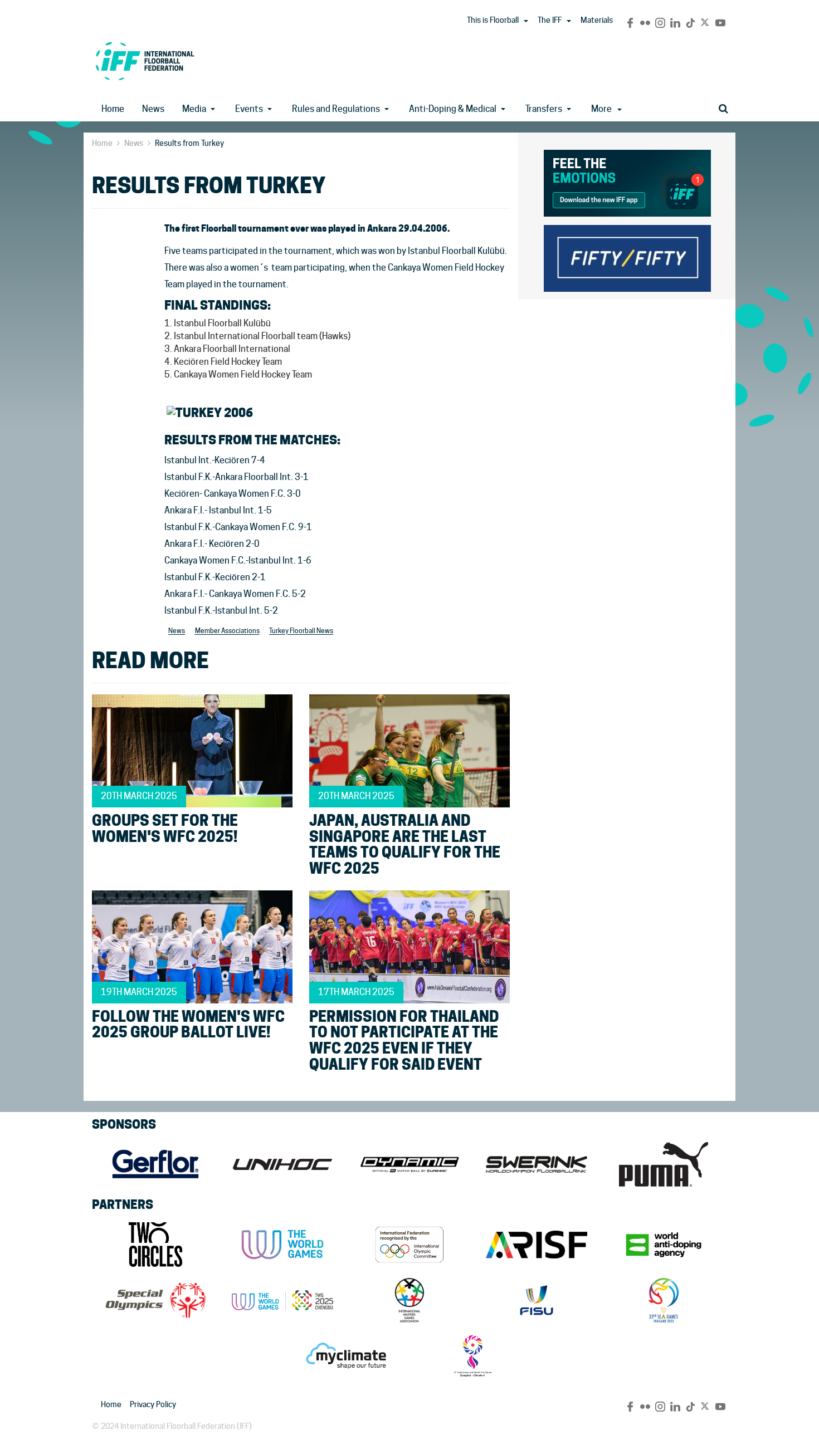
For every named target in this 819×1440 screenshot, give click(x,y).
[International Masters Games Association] (409, 1300)
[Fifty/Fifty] (627, 256)
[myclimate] (346, 1356)
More (601, 109)
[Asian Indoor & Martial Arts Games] (473, 1356)
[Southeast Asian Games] (663, 1300)
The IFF (550, 20)
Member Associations (227, 631)
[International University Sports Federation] (536, 1300)
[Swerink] (536, 1164)
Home (112, 109)
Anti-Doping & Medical (452, 109)
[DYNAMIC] (409, 1164)
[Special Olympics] (155, 1300)
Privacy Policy (153, 1404)
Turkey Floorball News (301, 631)
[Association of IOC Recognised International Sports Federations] (536, 1244)
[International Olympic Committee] (409, 1244)
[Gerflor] (155, 1164)
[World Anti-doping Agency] (663, 1244)
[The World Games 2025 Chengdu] (282, 1300)
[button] (526, 21)
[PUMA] (663, 1164)
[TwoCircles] (155, 1244)
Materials (597, 20)
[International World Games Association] (282, 1244)
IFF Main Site (145, 61)
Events (249, 109)
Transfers (543, 109)
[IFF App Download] (627, 181)
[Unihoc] (282, 1164)
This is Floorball (493, 20)
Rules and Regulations (336, 109)
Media (194, 109)
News (153, 109)
